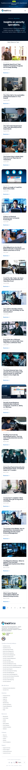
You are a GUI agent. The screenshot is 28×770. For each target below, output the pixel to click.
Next (24, 607)
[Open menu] (25, 11)
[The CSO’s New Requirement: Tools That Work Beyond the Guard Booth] (14, 122)
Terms (9, 765)
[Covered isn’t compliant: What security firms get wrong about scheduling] (14, 494)
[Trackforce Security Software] (8, 623)
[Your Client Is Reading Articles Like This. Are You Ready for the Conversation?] (14, 305)
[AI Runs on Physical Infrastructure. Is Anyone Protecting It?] (14, 213)
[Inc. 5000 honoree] (8, 634)
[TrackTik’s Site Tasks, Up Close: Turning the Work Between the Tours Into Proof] (14, 274)
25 (20, 607)
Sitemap (20, 765)
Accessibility (16, 765)
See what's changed (14, 6)
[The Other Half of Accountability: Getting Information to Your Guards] (14, 91)
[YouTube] (9, 762)
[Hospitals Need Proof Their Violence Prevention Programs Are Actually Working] (14, 60)
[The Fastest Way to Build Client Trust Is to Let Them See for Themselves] (14, 153)
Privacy (12, 765)
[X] (14, 762)
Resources (10, 18)
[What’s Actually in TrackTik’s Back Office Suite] (14, 182)
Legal (7, 765)
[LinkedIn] (11, 762)
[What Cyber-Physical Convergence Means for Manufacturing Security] (14, 589)
